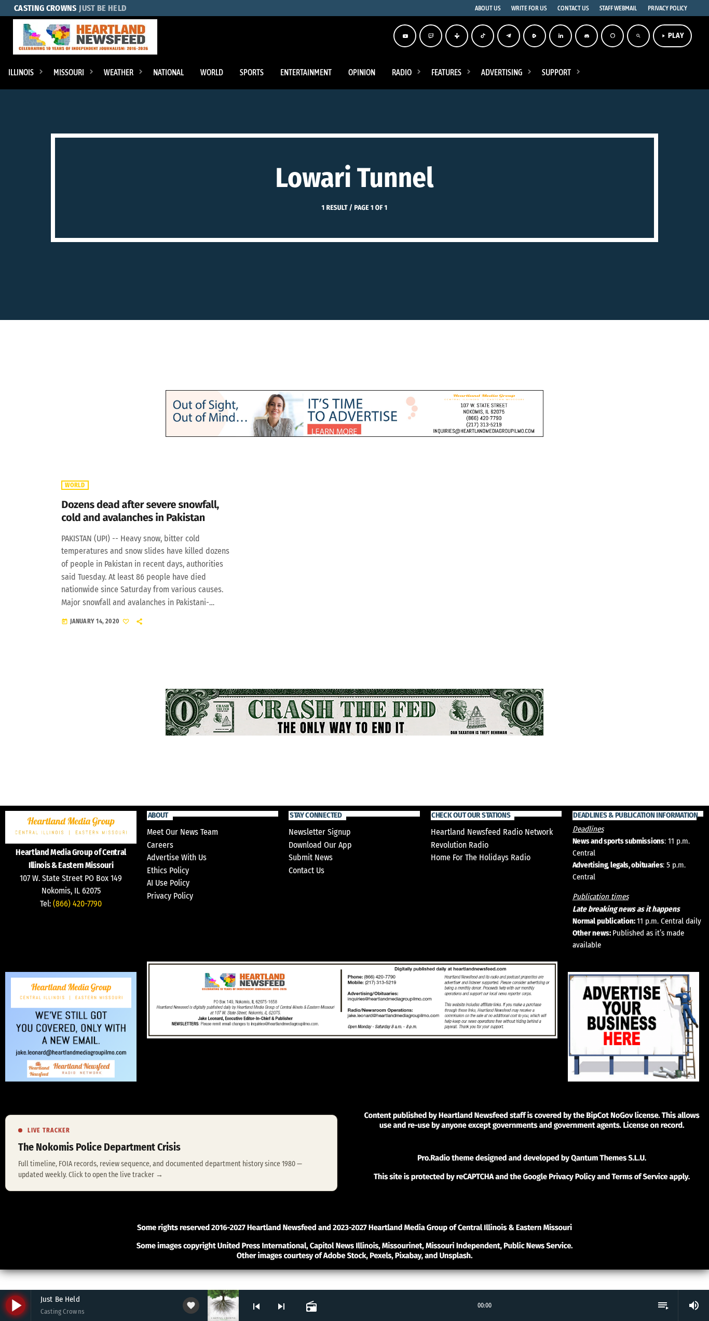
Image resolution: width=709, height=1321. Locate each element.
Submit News (311, 857)
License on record (653, 1125)
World (75, 485)
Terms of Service (639, 1176)
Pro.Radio (433, 1158)
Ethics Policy (168, 870)
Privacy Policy (170, 896)
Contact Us (306, 870)
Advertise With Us (177, 857)
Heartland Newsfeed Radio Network (492, 832)
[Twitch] (430, 35)
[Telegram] (508, 35)
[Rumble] (534, 35)
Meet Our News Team (182, 832)
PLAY (672, 35)
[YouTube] (404, 35)
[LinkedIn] (560, 35)
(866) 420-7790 (77, 904)
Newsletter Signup (320, 832)
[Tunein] (456, 35)
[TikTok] (482, 35)
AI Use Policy (168, 883)
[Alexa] (612, 35)
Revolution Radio (459, 845)
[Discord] (586, 35)
